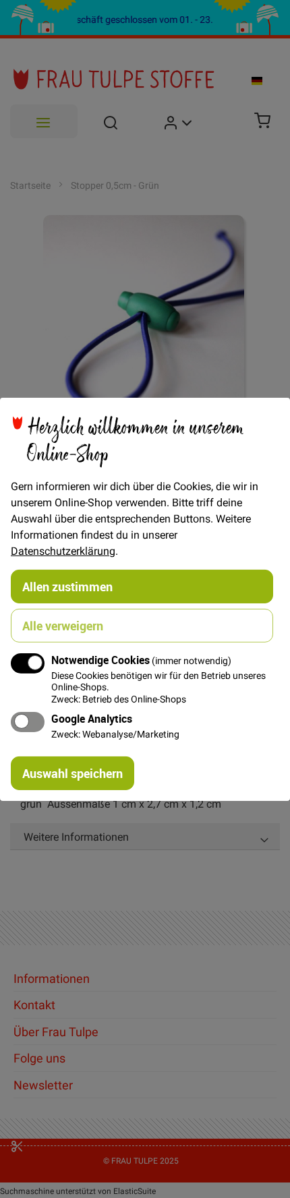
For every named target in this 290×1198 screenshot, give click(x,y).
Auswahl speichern (72, 773)
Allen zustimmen (67, 586)
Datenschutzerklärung (63, 550)
